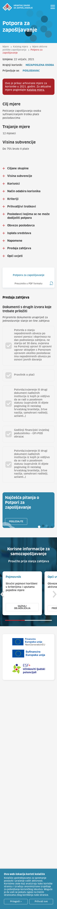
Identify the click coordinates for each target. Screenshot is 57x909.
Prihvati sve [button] (41, 901)
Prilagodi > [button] (16, 901)
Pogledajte (16, 522)
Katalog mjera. (36, 90)
